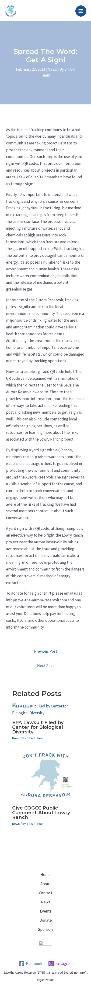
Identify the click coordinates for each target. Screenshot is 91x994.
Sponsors (45, 929)
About (45, 883)
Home (45, 874)
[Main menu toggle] (81, 11)
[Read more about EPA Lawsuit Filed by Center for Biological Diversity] (45, 709)
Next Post (45, 665)
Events (45, 911)
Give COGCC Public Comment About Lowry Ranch (41, 812)
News (52, 69)
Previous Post (45, 651)
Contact (45, 892)
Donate (45, 920)
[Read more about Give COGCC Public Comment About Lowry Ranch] (45, 775)
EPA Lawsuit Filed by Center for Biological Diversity (38, 727)
